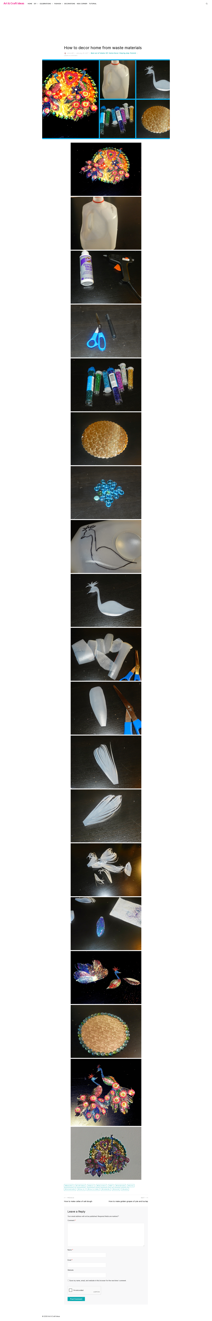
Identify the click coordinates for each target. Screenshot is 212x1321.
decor (91, 1186)
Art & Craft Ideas (14, 3)
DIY (35, 4)
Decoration (102, 1186)
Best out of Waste (98, 53)
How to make (93, 1189)
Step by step (124, 53)
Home (30, 4)
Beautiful (69, 1186)
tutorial (116, 1189)
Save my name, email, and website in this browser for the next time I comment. (97, 1280)
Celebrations (45, 4)
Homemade (70, 1189)
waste (125, 1189)
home (131, 1186)
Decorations (69, 4)
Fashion (57, 4)
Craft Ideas (81, 1186)
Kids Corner (82, 4)
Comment (72, 1220)
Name (70, 1250)
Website (71, 1270)
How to (81, 1189)
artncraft (70, 53)
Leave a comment (70, 55)
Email (70, 1260)
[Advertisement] (106, 26)
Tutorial (93, 4)
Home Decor (114, 53)
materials (106, 1189)
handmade (121, 1186)
